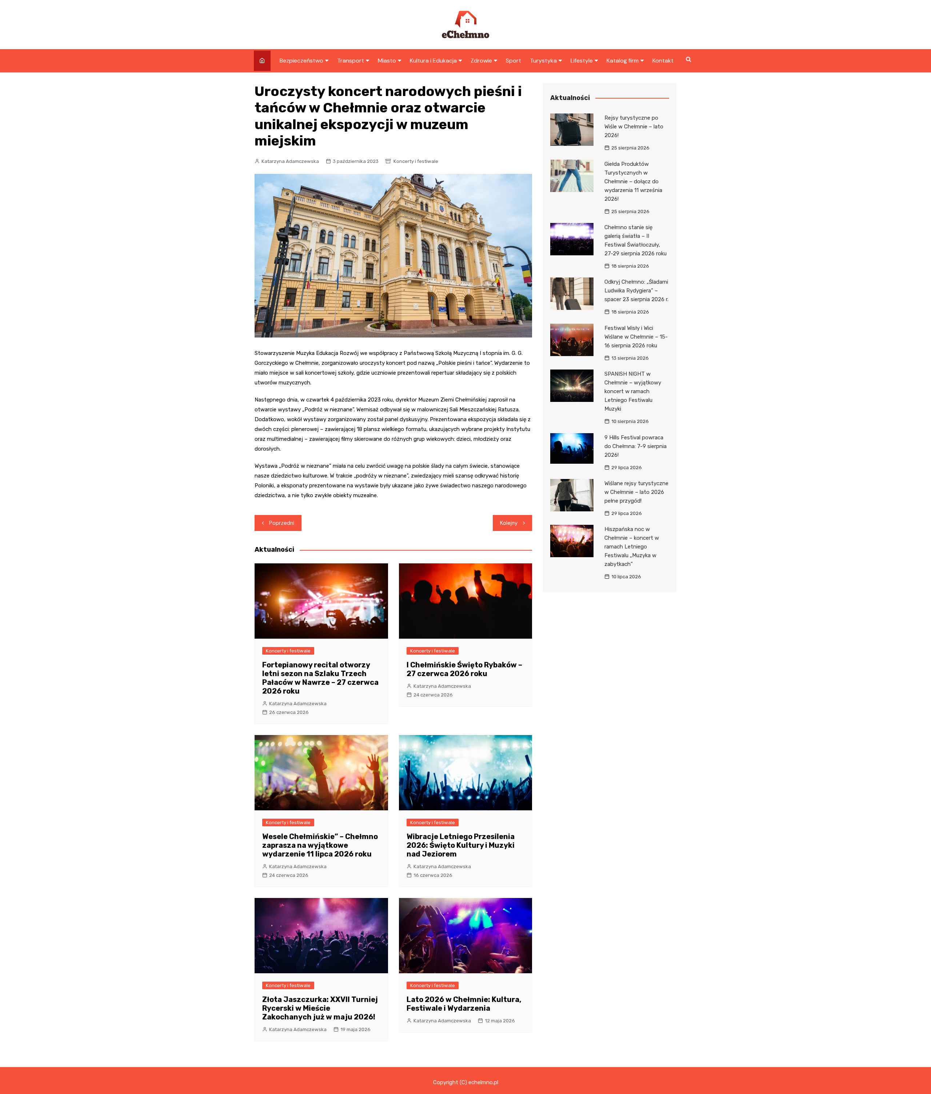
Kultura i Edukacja (433, 60)
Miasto (387, 60)
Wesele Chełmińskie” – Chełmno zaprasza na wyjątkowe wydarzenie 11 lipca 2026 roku (320, 845)
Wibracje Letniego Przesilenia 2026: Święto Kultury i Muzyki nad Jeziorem (461, 845)
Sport (513, 60)
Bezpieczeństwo (301, 60)
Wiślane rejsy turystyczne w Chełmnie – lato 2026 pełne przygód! (636, 492)
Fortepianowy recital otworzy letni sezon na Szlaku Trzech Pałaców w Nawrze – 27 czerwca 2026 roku (320, 677)
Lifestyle (582, 60)
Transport (350, 60)
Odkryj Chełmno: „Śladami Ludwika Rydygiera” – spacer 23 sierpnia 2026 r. (636, 291)
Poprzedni (281, 523)
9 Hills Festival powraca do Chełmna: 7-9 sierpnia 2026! (635, 446)
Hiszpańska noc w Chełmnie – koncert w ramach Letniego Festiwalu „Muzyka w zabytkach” (631, 546)
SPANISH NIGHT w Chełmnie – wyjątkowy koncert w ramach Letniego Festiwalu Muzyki (632, 391)
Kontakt (663, 60)
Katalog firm (623, 60)
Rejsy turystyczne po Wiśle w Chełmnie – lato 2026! (633, 127)
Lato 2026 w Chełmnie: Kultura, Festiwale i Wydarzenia (464, 1004)
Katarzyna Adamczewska (290, 161)
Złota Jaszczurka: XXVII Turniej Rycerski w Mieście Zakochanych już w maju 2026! (320, 1008)
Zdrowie (481, 60)
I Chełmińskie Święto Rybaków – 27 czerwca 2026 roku (464, 669)
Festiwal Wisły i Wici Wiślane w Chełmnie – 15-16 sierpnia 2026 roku (636, 337)
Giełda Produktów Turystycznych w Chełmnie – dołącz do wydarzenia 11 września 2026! (633, 181)
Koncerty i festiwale (415, 161)
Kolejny (509, 523)
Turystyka (543, 60)
